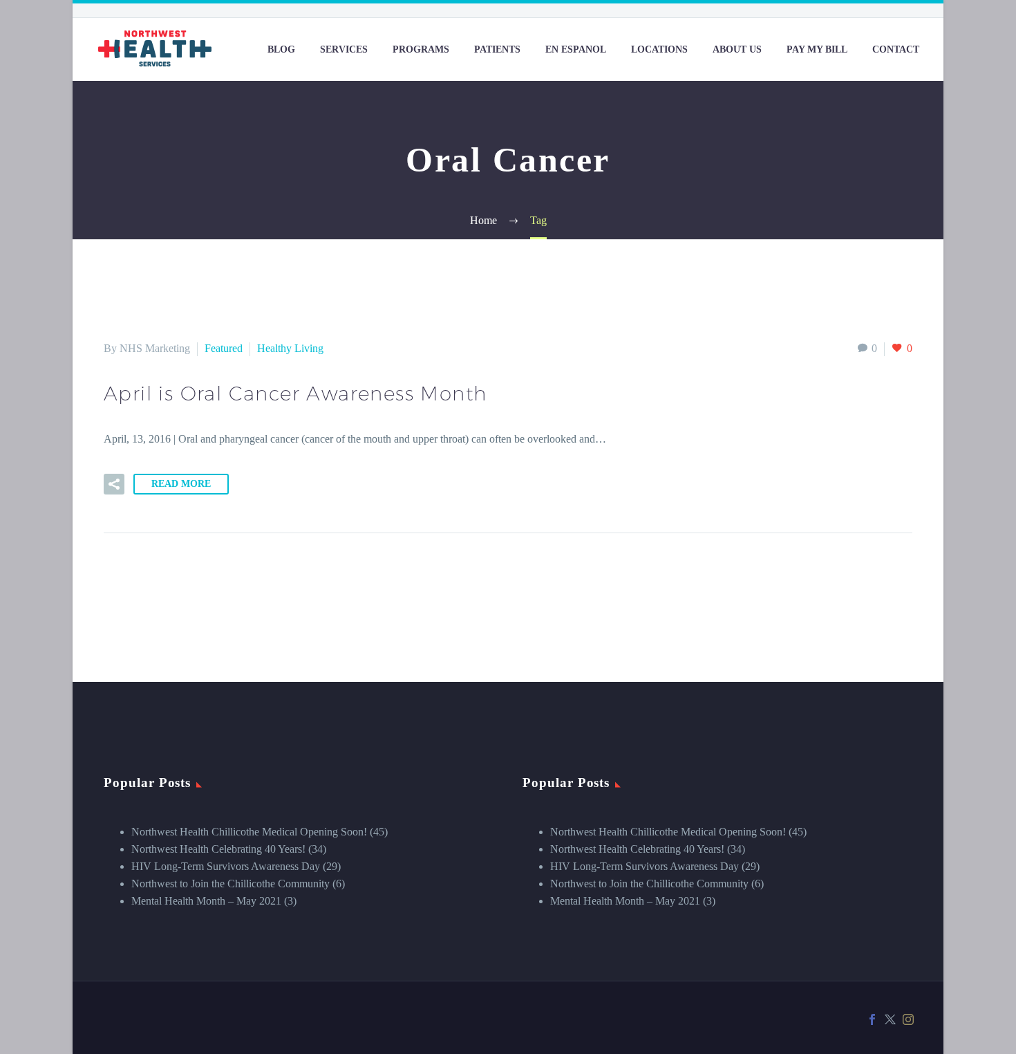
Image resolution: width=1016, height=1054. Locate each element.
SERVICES (344, 49)
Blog (281, 49)
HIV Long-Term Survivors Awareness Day (225, 866)
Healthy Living (290, 348)
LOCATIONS (659, 49)
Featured (224, 348)
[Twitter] (890, 1019)
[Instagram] (908, 1019)
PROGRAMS (421, 49)
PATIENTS (497, 49)
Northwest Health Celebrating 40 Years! (218, 849)
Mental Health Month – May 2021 (206, 901)
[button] (114, 484)
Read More (181, 484)
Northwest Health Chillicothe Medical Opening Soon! (249, 832)
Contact (895, 49)
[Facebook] (872, 1019)
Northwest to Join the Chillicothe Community (230, 883)
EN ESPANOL (575, 49)
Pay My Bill (817, 49)
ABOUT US (737, 49)
